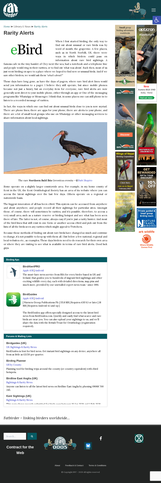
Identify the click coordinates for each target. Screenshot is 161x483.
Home (7, 26)
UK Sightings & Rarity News (21, 347)
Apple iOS (28, 270)
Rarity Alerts (40, 26)
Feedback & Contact (74, 465)
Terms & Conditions (97, 465)
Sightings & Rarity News (19, 382)
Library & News (22, 26)
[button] (157, 20)
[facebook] (101, 438)
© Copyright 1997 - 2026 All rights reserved (80, 472)
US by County (13, 364)
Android (39, 270)
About (57, 465)
